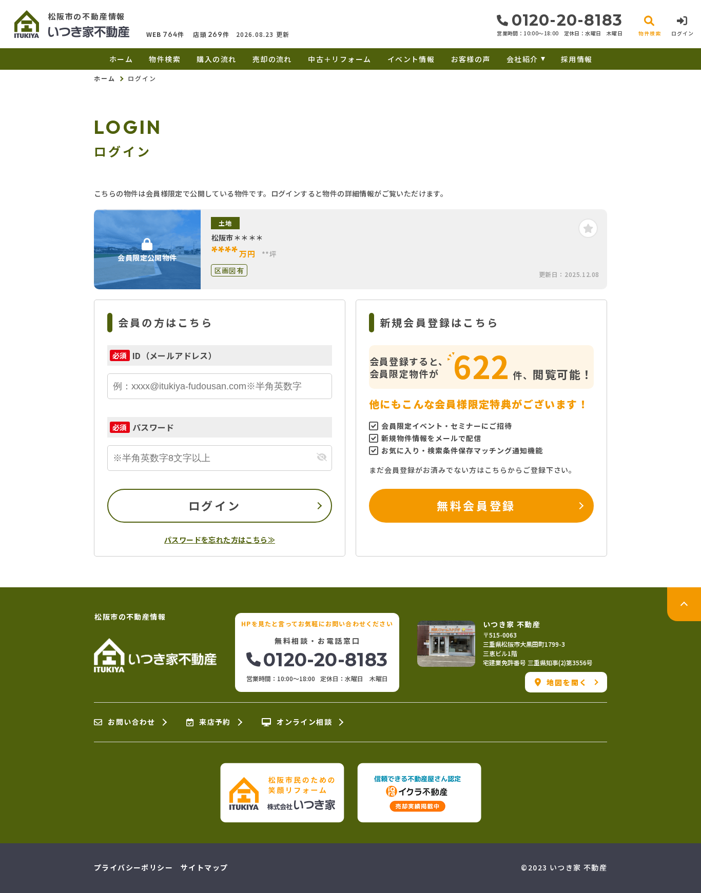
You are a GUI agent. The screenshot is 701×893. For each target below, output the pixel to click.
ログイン (214, 505)
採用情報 (577, 59)
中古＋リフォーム (339, 59)
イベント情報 (411, 59)
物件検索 (165, 59)
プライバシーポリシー (133, 867)
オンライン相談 (304, 722)
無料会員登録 (476, 505)
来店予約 (215, 722)
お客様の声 (470, 59)
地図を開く (567, 682)
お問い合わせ (131, 722)
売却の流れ (271, 59)
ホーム (121, 59)
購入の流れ (216, 59)
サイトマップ (204, 867)
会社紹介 (522, 59)
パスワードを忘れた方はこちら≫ (219, 539)
